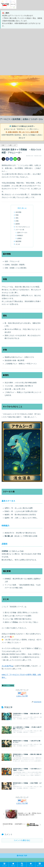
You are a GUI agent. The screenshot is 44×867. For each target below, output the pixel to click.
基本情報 (18, 212)
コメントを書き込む (22, 840)
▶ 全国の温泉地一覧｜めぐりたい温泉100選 (22, 132)
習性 (17, 218)
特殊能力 (20, 235)
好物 (17, 221)
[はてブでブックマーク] (11, 159)
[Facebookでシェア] (7, 159)
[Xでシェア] (3, 159)
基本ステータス (22, 232)
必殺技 (19, 238)
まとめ (18, 244)
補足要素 (18, 241)
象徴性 (18, 224)
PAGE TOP (22, 855)
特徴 (17, 215)
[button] (19, 159)
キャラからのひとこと (23, 227)
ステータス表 (20, 229)
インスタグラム (7, 666)
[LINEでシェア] (15, 159)
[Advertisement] (22, 52)
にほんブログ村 (22, 696)
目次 (19, 208)
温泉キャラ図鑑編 (9, 685)
